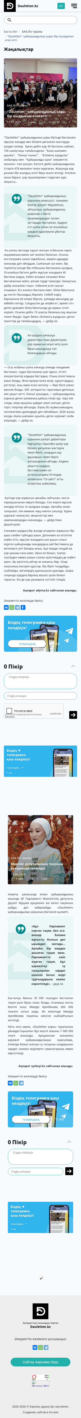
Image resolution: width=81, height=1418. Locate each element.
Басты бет (10, 31)
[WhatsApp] (11, 607)
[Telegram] (17, 607)
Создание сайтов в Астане (40, 1412)
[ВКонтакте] (6, 607)
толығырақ (27, 644)
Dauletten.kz (40, 1327)
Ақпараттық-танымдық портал (40, 1323)
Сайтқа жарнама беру (40, 1362)
